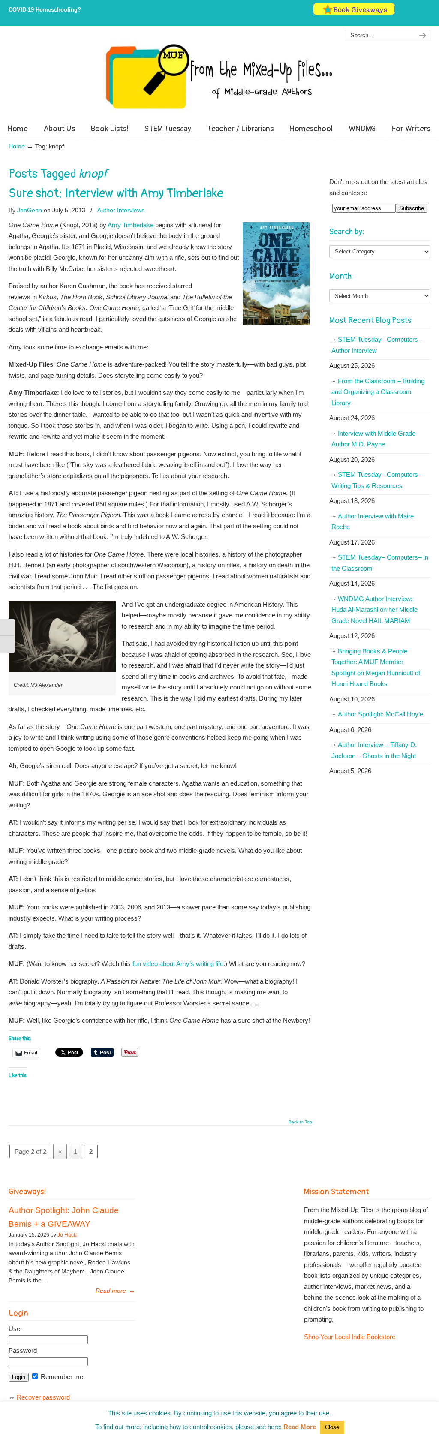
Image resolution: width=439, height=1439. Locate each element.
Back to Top (300, 1122)
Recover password (43, 1397)
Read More (299, 1426)
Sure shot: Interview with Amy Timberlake (116, 193)
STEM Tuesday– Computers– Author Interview (376, 345)
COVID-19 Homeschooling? (45, 9)
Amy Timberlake (130, 225)
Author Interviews (120, 210)
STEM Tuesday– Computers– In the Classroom (379, 563)
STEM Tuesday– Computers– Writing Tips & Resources (376, 480)
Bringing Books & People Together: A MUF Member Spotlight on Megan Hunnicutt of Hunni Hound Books (375, 667)
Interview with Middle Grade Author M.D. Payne (373, 439)
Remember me (61, 1376)
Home (17, 146)
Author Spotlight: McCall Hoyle (380, 714)
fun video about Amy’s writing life (177, 963)
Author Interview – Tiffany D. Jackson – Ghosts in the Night (374, 750)
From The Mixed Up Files (219, 76)
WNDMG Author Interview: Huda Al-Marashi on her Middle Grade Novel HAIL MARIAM (374, 609)
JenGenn (29, 210)
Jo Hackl (67, 1235)
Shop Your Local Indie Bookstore (349, 1336)
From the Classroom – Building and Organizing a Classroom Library (377, 391)
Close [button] (332, 1427)
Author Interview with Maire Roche (372, 521)
